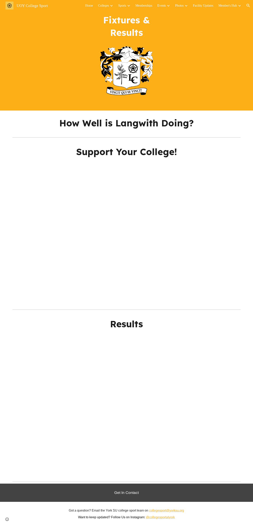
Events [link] (161, 5)
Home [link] (89, 5)
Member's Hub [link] (227, 5)
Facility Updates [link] (203, 5)
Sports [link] (122, 5)
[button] (248, 5)
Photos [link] (179, 5)
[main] (126, 26)
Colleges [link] (103, 5)
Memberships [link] (143, 5)
